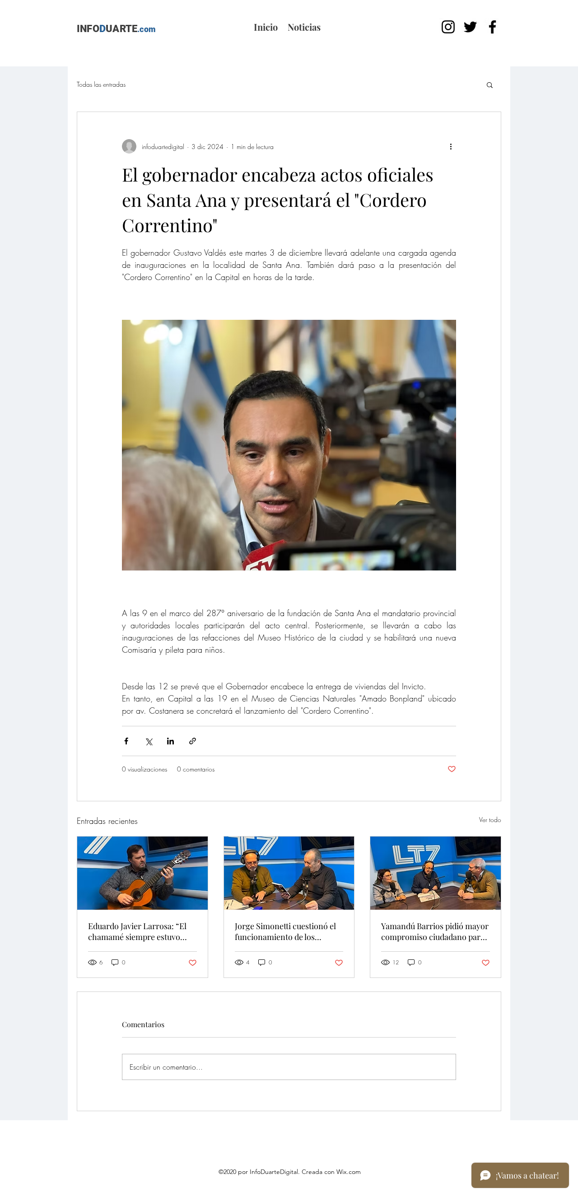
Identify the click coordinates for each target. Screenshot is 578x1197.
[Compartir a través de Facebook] (126, 741)
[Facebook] (492, 27)
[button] (489, 84)
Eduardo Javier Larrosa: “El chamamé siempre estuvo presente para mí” (137, 931)
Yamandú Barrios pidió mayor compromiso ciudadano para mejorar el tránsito (435, 931)
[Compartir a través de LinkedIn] (170, 741)
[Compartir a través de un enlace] (192, 741)
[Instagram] (448, 27)
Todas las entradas (101, 84)
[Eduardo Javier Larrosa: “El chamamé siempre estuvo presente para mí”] (142, 873)
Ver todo (490, 819)
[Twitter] (470, 27)
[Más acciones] (450, 146)
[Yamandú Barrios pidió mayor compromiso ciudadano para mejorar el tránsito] (435, 873)
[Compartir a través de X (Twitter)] (148, 741)
